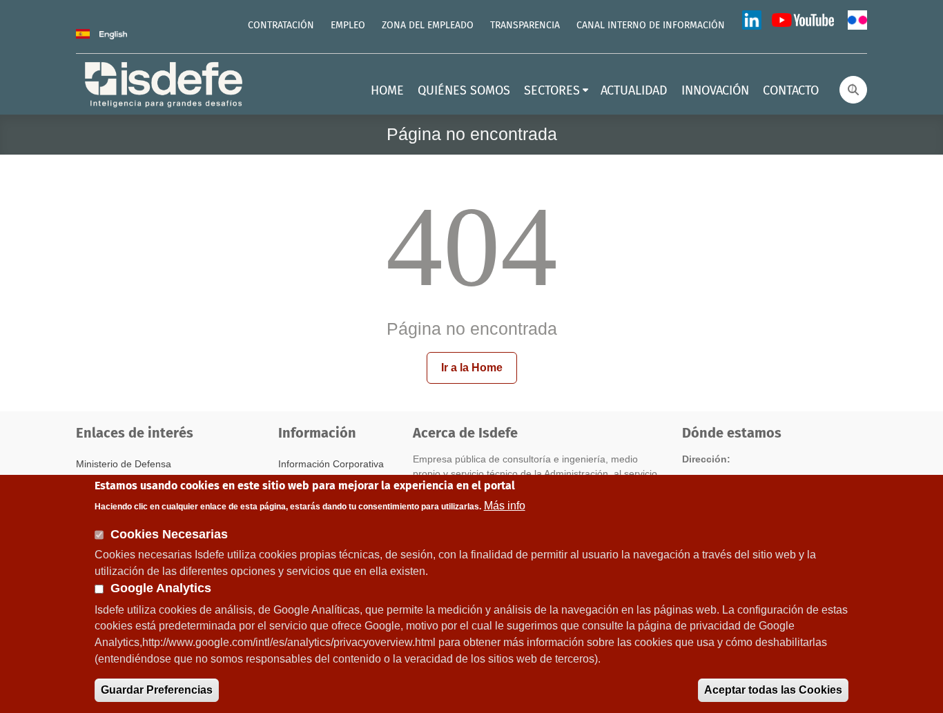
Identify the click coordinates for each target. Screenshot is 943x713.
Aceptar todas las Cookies (773, 690)
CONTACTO (791, 91)
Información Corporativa (331, 463)
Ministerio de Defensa (123, 463)
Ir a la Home (472, 367)
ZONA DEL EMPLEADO (428, 25)
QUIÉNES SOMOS (464, 91)
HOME (387, 91)
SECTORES (552, 91)
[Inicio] (165, 83)
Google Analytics (160, 589)
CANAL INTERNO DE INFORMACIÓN (650, 25)
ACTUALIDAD (634, 91)
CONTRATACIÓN (281, 25)
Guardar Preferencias (157, 690)
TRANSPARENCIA (525, 25)
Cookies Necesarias (169, 533)
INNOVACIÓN (715, 91)
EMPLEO (348, 25)
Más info (504, 505)
